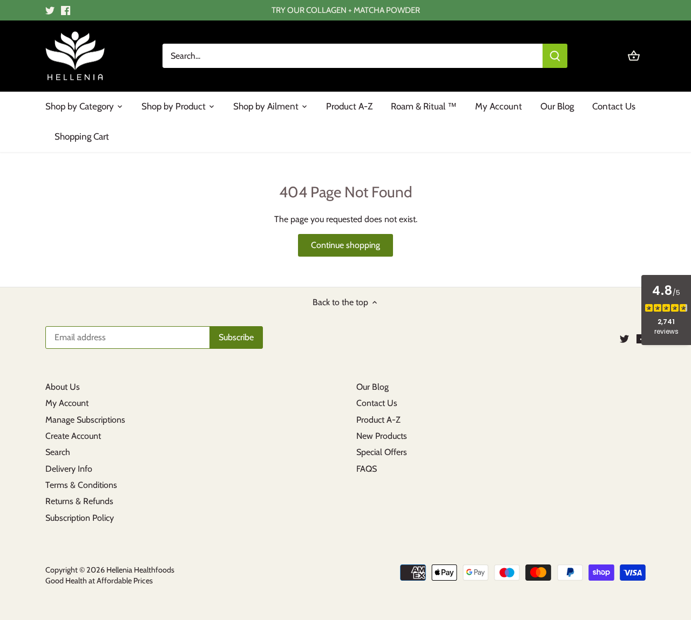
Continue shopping (345, 245)
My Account (67, 403)
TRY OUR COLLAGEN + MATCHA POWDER (346, 10)
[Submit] (555, 56)
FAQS (366, 469)
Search (57, 452)
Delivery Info (68, 469)
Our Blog (372, 387)
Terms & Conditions (81, 485)
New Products (381, 436)
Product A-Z (378, 420)
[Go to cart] (633, 56)
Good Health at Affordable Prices (99, 580)
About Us (62, 387)
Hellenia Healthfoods (140, 570)
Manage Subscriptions (85, 420)
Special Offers (381, 452)
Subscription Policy (79, 518)
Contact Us (376, 403)
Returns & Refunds (79, 501)
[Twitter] (50, 10)
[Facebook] (65, 10)
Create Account (73, 436)
